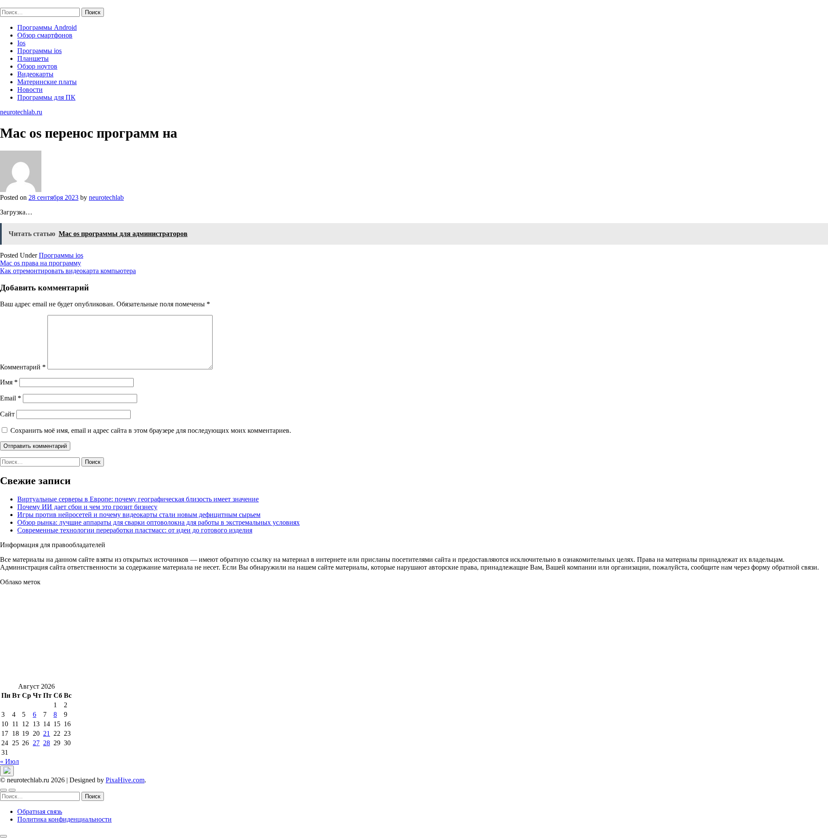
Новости (30, 89)
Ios (21, 43)
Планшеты (33, 58)
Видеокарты (35, 74)
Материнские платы (47, 81)
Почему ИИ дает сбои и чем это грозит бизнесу (87, 506)
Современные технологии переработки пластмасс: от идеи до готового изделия (134, 530)
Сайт (7, 414)
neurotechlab (106, 197)
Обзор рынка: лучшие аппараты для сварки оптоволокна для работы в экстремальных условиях (158, 522)
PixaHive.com (125, 780)
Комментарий (23, 367)
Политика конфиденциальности (64, 819)
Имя (9, 382)
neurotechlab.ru (21, 3)
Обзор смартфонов (44, 35)
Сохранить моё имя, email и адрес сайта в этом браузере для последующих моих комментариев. (150, 430)
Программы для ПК (46, 97)
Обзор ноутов (37, 66)
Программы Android (47, 27)
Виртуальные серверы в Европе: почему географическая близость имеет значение (138, 499)
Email (10, 398)
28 (46, 743)
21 (46, 733)
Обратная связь (39, 811)
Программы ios (39, 50)
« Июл (9, 761)
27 (36, 743)
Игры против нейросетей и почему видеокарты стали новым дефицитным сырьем (138, 514)
